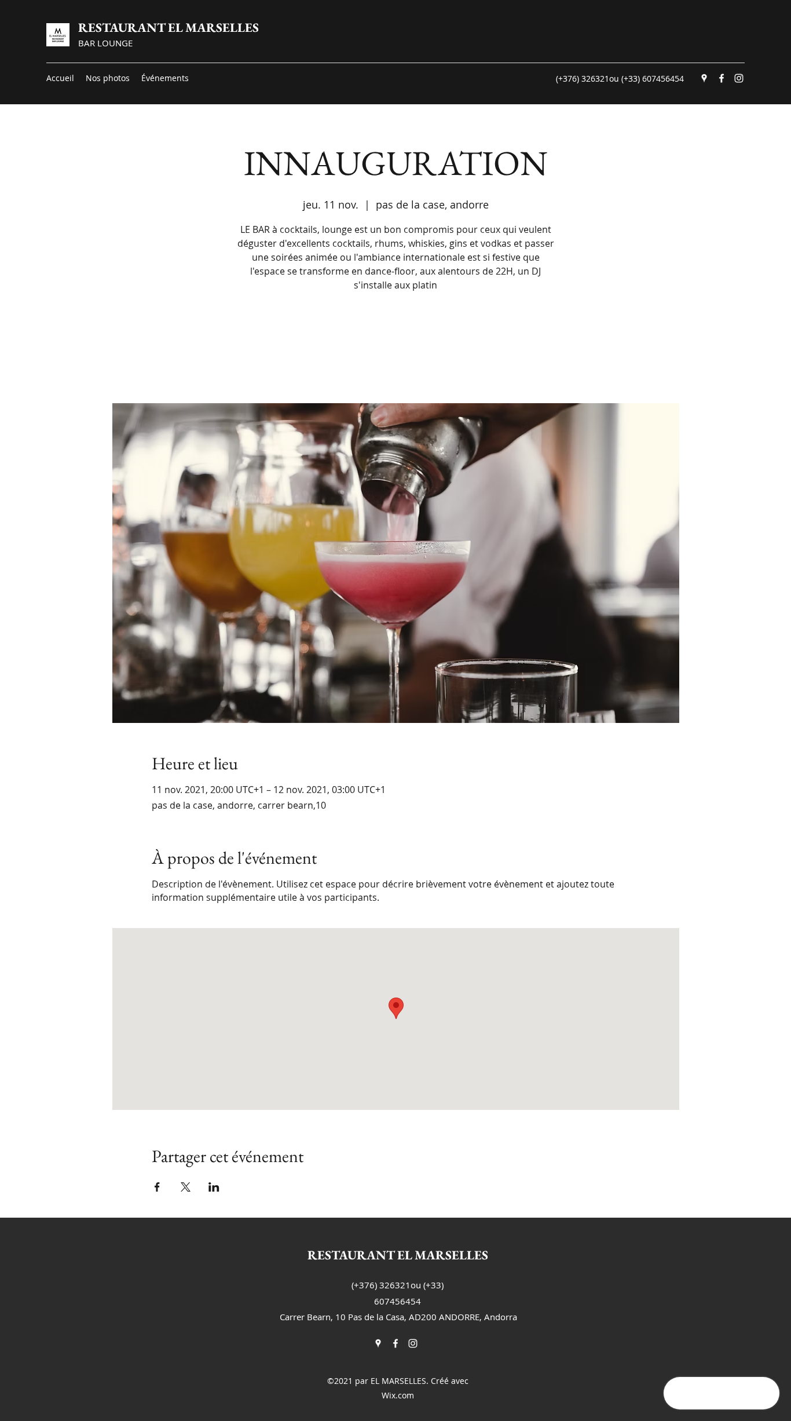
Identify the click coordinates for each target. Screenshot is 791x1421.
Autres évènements (395, 349)
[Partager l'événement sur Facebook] (157, 1187)
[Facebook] (721, 78)
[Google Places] (704, 78)
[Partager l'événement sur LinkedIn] (213, 1187)
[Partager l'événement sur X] (185, 1187)
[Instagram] (739, 78)
